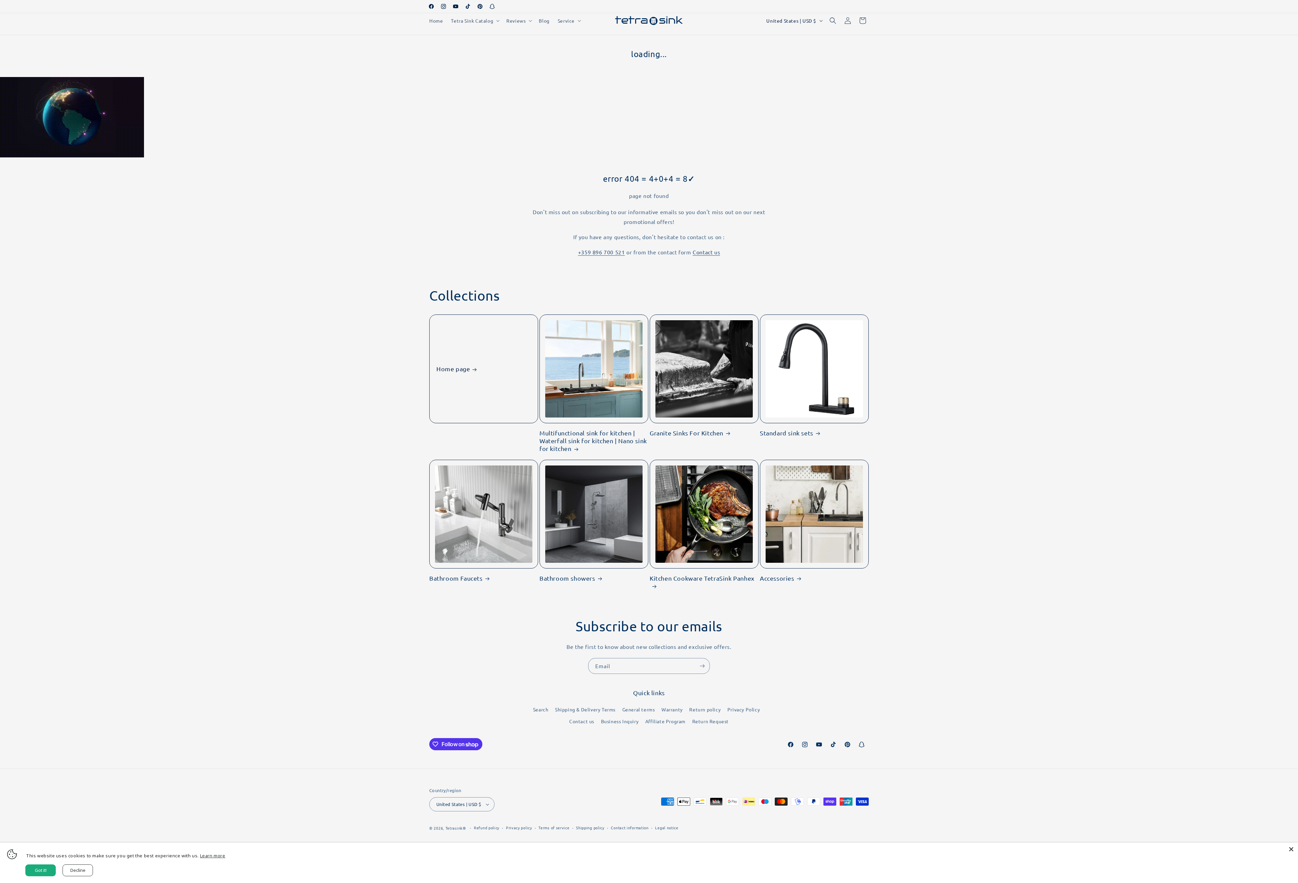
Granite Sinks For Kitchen (686, 432)
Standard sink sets (786, 432)
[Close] (1291, 849)
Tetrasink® (456, 828)
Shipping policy (590, 827)
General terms (638, 709)
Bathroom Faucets (456, 578)
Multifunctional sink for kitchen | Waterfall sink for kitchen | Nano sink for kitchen (593, 440)
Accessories (777, 578)
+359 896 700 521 (601, 252)
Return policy (705, 709)
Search (541, 709)
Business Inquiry (620, 721)
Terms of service (553, 827)
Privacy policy (519, 827)
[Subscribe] (702, 666)
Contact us (706, 252)
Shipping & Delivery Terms (585, 709)
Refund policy (486, 827)
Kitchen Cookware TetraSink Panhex (702, 578)
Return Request (710, 721)
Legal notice (666, 827)
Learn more (212, 856)
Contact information (629, 827)
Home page (453, 368)
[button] (474, 21)
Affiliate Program (665, 721)
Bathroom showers (567, 578)
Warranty (672, 709)
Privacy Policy (743, 709)
